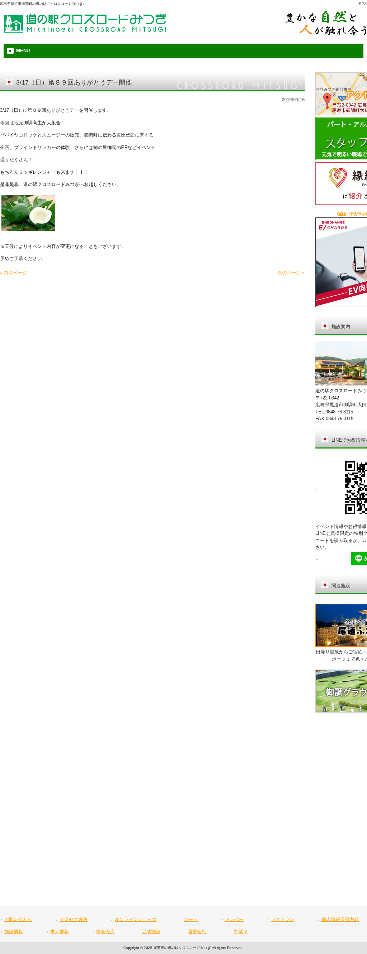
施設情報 (13, 931)
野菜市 (241, 931)
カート (191, 919)
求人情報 (59, 931)
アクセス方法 (73, 919)
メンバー (234, 919)
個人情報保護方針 (340, 919)
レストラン (282, 919)
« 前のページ (13, 272)
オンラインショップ (136, 919)
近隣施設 (151, 931)
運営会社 (197, 931)
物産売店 (105, 931)
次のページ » (291, 272)
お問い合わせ (18, 919)
